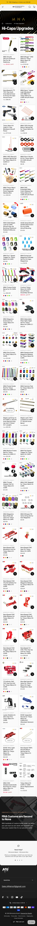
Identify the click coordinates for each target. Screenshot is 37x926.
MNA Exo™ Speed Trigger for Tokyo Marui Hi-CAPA (9, 257)
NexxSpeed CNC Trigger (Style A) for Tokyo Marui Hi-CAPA (9, 650)
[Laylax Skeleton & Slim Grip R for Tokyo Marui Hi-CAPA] (10, 703)
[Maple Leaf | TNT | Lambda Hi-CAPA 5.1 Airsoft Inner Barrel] (27, 405)
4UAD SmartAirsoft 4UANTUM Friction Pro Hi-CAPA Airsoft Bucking (27, 225)
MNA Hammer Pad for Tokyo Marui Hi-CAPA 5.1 (27, 388)
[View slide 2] (17, 860)
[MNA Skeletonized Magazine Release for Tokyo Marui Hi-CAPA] (27, 340)
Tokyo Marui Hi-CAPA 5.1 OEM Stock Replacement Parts (27, 785)
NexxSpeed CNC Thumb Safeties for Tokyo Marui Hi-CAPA (9, 583)
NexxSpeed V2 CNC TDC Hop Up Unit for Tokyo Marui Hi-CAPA (26, 650)
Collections (8, 23)
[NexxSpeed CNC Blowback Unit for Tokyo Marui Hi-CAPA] (10, 535)
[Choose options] (15, 49)
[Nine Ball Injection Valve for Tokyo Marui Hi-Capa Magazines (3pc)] (27, 669)
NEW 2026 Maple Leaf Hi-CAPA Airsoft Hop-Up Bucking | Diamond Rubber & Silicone (9, 226)
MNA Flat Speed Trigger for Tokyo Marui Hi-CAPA (26, 452)
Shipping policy (30, 916)
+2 (11, 658)
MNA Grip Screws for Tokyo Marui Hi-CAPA (9, 354)
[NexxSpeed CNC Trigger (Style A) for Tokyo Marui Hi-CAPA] (10, 636)
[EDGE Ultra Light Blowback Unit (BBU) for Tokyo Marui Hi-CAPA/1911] (10, 735)
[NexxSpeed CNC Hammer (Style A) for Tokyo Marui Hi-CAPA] (27, 602)
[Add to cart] (15, 149)
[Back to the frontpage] (2, 23)
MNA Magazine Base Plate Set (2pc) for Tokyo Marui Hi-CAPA (8, 516)
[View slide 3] (19, 860)
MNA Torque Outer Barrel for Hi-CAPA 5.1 (9, 289)
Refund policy (7, 916)
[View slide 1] (15, 860)
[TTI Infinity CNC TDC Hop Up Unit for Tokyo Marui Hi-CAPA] (10, 669)
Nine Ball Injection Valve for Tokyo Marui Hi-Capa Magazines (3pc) (26, 684)
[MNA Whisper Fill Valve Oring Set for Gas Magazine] (27, 502)
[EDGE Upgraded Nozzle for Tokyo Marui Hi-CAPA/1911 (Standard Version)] (27, 703)
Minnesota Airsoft (8, 54)
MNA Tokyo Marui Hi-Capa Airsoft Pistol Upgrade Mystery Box (9, 190)
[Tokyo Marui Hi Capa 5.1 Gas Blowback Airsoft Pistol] (10, 113)
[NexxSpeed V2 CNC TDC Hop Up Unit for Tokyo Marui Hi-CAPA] (27, 636)
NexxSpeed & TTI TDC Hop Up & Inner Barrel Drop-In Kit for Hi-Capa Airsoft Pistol (9, 93)
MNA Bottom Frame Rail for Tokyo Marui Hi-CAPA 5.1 (10, 452)
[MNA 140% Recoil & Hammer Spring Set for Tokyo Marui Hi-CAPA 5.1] (10, 144)
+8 (28, 66)
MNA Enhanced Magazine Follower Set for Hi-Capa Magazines (26, 258)
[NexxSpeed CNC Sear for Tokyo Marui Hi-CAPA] (27, 535)
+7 (28, 199)
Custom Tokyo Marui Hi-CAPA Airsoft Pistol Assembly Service (26, 290)
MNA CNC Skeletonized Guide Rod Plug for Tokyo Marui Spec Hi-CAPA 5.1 (10, 786)
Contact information (18, 918)
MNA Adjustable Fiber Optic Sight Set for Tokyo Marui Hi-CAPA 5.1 (26, 321)
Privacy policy (14, 916)
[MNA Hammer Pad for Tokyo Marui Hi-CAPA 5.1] (27, 374)
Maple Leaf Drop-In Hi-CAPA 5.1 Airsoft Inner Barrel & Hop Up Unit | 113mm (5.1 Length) (10, 421)
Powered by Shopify (26, 913)
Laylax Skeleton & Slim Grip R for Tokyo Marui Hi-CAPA (9, 717)
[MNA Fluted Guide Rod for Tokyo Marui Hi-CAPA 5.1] (10, 374)
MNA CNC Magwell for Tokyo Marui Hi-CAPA (27, 484)
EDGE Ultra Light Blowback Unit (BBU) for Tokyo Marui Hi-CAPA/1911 (9, 751)
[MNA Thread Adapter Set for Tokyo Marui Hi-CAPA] (10, 470)
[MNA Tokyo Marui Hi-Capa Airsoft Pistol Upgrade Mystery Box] (10, 175)
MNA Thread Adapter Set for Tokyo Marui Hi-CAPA (8, 485)
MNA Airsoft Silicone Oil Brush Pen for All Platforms (9, 59)
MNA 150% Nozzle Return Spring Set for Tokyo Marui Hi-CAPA (27, 128)
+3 (28, 658)
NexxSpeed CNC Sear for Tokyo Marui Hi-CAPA (26, 549)
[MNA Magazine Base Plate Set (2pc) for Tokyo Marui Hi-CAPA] (10, 502)
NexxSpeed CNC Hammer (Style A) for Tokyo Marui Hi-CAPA (27, 617)
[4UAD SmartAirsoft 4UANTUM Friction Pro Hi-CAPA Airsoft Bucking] (27, 210)
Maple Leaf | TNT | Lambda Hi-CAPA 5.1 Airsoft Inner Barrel (26, 420)
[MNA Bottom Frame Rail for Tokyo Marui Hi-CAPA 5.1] (10, 438)
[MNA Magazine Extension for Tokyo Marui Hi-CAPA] (10, 307)
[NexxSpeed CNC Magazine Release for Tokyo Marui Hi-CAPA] (27, 569)
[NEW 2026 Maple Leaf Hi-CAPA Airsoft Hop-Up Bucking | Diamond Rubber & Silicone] (10, 210)
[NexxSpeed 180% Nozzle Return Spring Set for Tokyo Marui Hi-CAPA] (27, 735)
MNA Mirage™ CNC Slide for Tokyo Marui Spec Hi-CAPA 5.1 (26, 59)
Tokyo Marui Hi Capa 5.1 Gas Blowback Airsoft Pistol (9, 128)
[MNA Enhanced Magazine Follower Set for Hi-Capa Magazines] (27, 243)
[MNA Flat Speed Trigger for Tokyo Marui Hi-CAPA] (27, 438)
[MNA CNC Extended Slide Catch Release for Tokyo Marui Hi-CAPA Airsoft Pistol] (27, 175)
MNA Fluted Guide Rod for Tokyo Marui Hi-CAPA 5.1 (9, 388)
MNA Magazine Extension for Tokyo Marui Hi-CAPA (8, 321)
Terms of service (22, 916)
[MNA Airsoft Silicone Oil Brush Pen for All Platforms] (10, 44)
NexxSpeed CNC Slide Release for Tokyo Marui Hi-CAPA (9, 617)
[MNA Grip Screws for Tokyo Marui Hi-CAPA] (10, 340)
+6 (11, 329)
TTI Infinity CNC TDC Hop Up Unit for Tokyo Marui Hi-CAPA (9, 684)
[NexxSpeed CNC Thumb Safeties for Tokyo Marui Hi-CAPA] (10, 569)
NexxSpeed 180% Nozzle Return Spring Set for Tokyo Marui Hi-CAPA (26, 751)
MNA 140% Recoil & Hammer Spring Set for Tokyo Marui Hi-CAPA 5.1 (9, 159)
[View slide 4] (22, 860)
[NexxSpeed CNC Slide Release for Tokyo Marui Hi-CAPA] (10, 602)
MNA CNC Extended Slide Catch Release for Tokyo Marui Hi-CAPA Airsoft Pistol (27, 191)
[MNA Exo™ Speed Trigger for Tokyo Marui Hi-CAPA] (10, 243)
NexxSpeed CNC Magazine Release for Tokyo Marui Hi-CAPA (27, 583)
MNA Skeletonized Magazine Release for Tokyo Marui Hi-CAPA (27, 355)
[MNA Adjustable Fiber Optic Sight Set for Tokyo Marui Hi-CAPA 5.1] (27, 307)
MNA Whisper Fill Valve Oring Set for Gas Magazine (26, 515)
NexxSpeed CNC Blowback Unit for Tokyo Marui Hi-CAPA (9, 550)
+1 (28, 102)
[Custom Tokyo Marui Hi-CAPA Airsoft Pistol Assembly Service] (27, 275)
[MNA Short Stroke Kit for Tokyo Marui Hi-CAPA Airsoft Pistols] (27, 144)
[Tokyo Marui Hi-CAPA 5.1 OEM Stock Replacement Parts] (27, 771)
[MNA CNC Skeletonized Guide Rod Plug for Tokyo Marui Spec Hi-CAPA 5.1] (10, 771)
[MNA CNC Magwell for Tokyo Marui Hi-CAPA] (27, 470)
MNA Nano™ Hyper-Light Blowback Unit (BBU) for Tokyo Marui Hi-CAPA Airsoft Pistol (27, 93)
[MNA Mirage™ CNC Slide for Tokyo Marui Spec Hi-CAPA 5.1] (27, 44)
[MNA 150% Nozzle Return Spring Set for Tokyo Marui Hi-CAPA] (27, 113)
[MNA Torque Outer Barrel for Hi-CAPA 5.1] (10, 275)
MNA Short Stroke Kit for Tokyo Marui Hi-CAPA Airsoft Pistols (27, 159)
